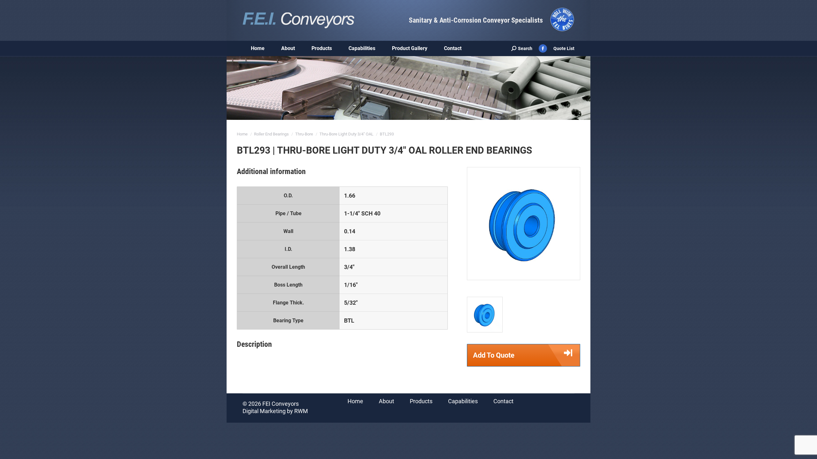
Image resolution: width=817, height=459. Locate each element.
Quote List (563, 48)
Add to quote (493, 355)
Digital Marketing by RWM (275, 411)
